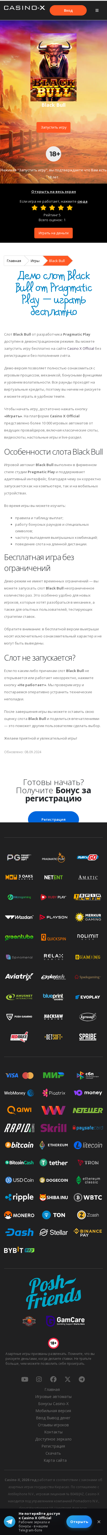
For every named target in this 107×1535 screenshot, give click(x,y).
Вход (68, 10)
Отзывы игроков (53, 1424)
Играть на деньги (54, 232)
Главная (14, 260)
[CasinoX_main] (67, 1379)
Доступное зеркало (53, 1439)
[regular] (52, 207)
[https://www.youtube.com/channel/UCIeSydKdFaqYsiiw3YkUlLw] (25, 1379)
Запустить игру (53, 127)
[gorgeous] (70, 207)
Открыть (79, 1521)
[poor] (43, 207)
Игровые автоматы (53, 1396)
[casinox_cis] (39, 1379)
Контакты (53, 1431)
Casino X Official (80, 348)
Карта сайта (55, 1460)
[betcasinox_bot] (82, 1379)
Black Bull (57, 260)
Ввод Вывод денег (53, 1417)
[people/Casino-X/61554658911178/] (53, 1379)
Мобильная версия (53, 1410)
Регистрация (53, 819)
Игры (35, 260)
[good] (61, 207)
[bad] (35, 207)
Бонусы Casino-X (53, 1403)
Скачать (53, 1453)
